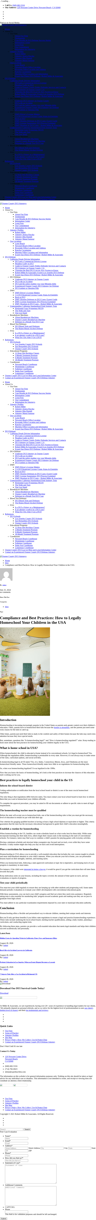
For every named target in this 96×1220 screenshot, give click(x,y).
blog (6, 563)
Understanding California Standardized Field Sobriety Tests (33, 128)
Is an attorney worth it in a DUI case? (29, 157)
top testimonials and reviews (37, 1010)
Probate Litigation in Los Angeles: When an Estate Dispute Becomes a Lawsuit (27, 962)
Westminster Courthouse (24, 188)
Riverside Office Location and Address (30, 69)
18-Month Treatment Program (26, 181)
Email (8, 1141)
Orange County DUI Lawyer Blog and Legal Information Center (30, 197)
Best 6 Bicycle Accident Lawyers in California (16, 950)
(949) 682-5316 (18, 5)
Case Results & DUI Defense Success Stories (33, 40)
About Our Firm (21, 36)
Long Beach (20, 65)
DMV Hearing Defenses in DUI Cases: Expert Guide (36, 121)
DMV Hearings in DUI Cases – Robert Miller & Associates (38, 125)
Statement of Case (12, 1163)
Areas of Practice (11, 1033)
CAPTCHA (10, 1207)
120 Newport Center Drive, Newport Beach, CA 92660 (16, 1059)
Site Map (8, 1037)
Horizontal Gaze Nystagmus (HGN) (29, 130)
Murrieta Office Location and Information (31, 74)
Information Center (22, 43)
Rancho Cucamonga (23, 72)
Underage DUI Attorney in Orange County (32, 101)
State (94, 1148)
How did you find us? (14, 1158)
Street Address (34, 1148)
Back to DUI (20, 119)
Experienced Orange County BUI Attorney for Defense (37, 107)
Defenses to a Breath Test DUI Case (29, 143)
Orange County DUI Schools (26, 170)
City (66, 1148)
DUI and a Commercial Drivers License (30, 83)
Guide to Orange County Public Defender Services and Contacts (40, 87)
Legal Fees (19, 45)
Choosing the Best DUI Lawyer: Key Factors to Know (36, 92)
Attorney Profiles (17, 51)
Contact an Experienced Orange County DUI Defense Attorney (30, 199)
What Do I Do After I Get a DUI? (28, 159)
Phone (8, 1153)
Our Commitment (22, 47)
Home (7, 29)
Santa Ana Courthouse (24, 192)
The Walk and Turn (22, 132)
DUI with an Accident (23, 103)
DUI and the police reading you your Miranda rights (35, 105)
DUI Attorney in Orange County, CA (29, 90)
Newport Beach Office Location (27, 67)
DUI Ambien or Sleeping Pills (27, 110)
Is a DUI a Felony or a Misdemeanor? (30, 154)
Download (4, 993)
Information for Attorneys (25, 49)
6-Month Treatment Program (26, 179)
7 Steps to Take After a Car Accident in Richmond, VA (18, 974)
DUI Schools (15, 163)
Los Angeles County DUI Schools (28, 166)
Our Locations (15, 63)
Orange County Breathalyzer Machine (30, 141)
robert (4, 585)
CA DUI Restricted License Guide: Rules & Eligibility (36, 116)
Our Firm (8, 1031)
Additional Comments (13, 1185)
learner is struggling (61, 727)
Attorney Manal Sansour (24, 60)
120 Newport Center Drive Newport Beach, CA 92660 (38, 7)
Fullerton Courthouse (23, 190)
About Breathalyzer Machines (27, 139)
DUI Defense (10, 78)
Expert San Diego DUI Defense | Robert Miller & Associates (39, 76)
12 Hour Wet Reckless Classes (27, 175)
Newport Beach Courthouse (26, 186)
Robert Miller (20, 54)
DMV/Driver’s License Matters (27, 114)
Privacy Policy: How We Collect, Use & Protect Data (26, 1040)
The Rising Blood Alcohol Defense (29, 150)
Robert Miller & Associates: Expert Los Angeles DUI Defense (39, 94)
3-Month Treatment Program (26, 177)
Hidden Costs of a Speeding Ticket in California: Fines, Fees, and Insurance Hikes (28, 938)
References (9, 161)
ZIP (30, 1151)
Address (8, 1146)
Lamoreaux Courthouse (24, 195)
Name (8, 1136)
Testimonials (20, 38)
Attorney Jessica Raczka (24, 56)
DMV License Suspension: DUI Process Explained (35, 123)
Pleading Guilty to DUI (24, 85)
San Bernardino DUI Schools (26, 168)
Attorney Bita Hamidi (23, 58)
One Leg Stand (21, 134)
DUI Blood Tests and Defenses (27, 148)
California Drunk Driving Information (25, 81)
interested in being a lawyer (34, 869)
